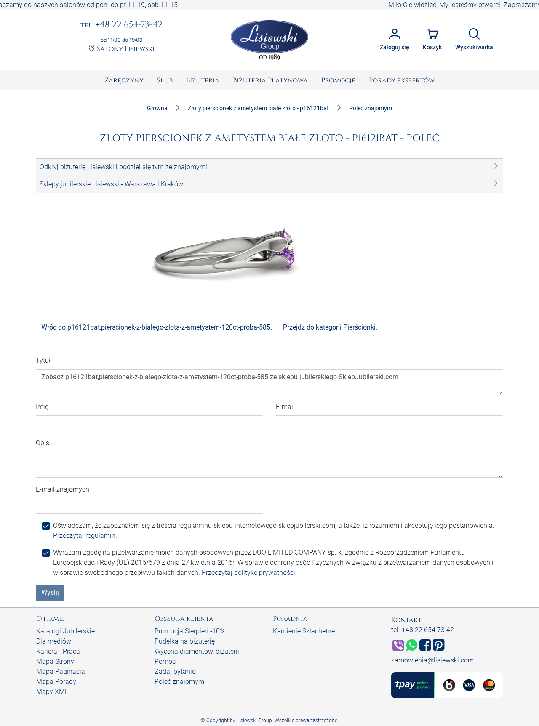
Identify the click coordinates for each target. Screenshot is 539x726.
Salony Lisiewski (125, 49)
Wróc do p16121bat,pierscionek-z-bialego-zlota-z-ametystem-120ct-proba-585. (156, 327)
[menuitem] (124, 80)
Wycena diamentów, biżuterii (197, 651)
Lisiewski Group (254, 720)
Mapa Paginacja (60, 671)
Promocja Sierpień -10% (190, 631)
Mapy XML (52, 692)
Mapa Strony (55, 661)
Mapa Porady (56, 682)
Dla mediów (53, 641)
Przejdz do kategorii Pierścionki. (330, 327)
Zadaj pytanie (175, 671)
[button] (269, 167)
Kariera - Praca (58, 651)
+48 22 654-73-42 (121, 25)
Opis (42, 443)
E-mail (285, 407)
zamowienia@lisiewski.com (432, 660)
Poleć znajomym (179, 682)
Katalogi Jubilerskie (65, 631)
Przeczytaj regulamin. (85, 536)
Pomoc (165, 661)
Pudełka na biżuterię (185, 641)
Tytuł (43, 360)
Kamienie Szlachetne (304, 631)
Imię (42, 407)
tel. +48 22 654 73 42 (422, 630)
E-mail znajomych (62, 489)
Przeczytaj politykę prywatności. (249, 573)
